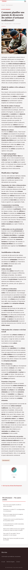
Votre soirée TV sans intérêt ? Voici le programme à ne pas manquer (11, 534)
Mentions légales (11, 561)
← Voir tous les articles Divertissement (11, 485)
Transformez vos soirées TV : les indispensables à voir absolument (14, 510)
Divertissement (9, 5)
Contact (18, 561)
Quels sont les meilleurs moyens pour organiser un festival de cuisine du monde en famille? (13, 529)
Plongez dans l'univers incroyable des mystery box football (13, 539)
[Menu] (25, 1)
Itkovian (4, 552)
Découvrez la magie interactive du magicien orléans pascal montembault (13, 515)
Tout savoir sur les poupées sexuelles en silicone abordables (12, 505)
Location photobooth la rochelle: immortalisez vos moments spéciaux (13, 524)
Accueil (3, 5)
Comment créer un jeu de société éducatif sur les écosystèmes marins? (13, 519)
